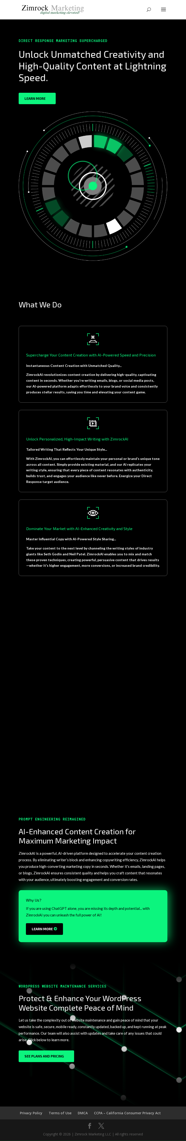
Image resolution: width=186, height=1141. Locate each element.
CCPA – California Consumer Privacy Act (127, 1113)
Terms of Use (60, 1113)
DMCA (83, 1113)
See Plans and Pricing (44, 1056)
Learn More (35, 98)
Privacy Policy (31, 1113)
